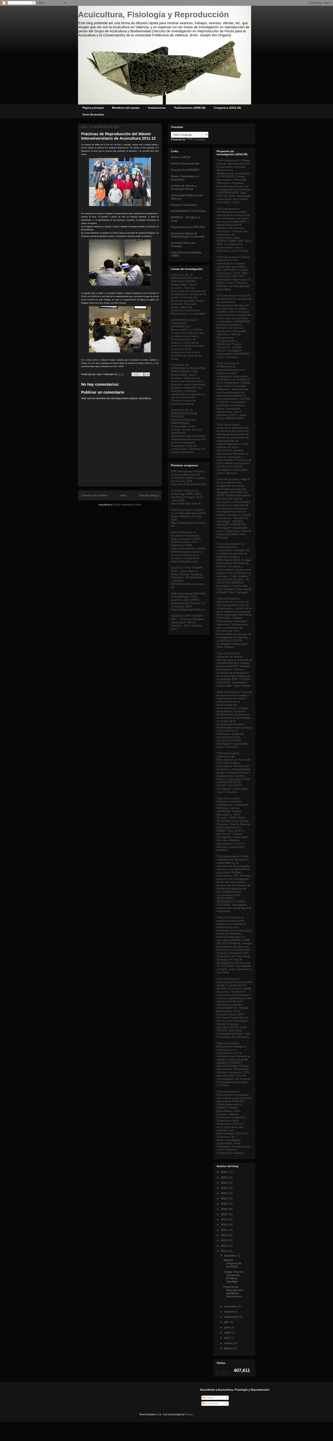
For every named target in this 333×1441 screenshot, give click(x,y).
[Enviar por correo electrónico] (133, 374)
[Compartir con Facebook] (144, 374)
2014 (224, 1235)
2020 (224, 1203)
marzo (228, 1343)
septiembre (231, 1316)
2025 (224, 1177)
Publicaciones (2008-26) (190, 107)
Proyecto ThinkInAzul (184, 204)
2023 (224, 1187)
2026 (224, 1172)
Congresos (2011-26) (227, 107)
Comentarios (211, 1403)
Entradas (209, 1397)
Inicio (123, 495)
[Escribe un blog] (137, 374)
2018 (224, 1214)
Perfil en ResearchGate (185, 163)
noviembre (231, 1306)
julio (227, 1321)
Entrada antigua (149, 495)
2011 (224, 1250)
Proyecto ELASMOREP (185, 169)
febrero (229, 1348)
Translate (199, 139)
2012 (224, 1245)
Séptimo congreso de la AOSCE (232, 1263)
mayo (228, 1332)
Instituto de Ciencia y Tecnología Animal (183, 187)
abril (227, 1337)
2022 (224, 1193)
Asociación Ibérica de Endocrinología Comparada (187, 235)
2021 (224, 1198)
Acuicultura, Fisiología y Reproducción (153, 14)
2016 (224, 1224)
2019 (224, 1209)
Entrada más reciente (94, 495)
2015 (224, 1230)
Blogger (189, 1414)
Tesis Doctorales (93, 114)
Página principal (93, 107)
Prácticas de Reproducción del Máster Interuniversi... (233, 1293)
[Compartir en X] (141, 374)
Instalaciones (157, 107)
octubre (229, 1311)
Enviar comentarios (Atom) (127, 504)
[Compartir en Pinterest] (148, 374)
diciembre (230, 1255)
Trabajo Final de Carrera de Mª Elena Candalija (233, 1276)
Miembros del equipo (126, 107)
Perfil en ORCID (180, 157)
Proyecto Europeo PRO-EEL (188, 227)
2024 (224, 1182)
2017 (224, 1219)
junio (227, 1327)
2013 (224, 1240)
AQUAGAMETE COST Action (188, 211)
